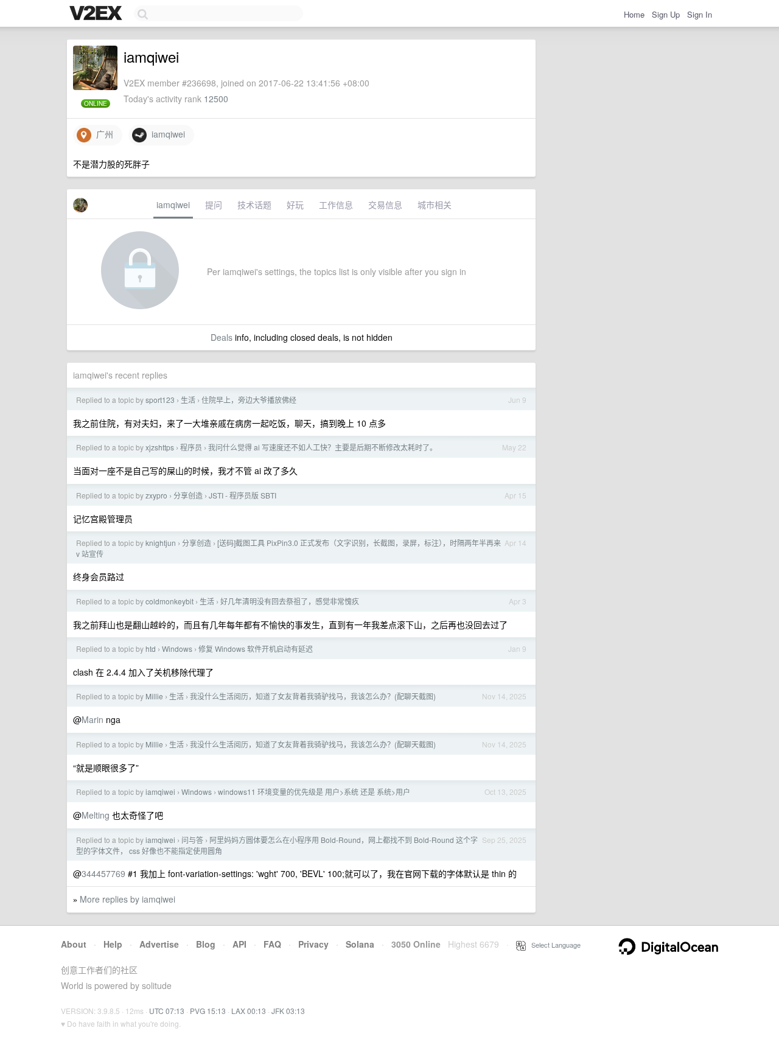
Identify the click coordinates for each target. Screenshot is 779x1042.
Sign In (699, 14)
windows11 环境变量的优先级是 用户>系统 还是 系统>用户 (314, 791)
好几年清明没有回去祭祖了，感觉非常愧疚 (289, 601)
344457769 (103, 873)
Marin (92, 719)
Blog (205, 944)
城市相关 (434, 204)
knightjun (160, 542)
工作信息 (336, 204)
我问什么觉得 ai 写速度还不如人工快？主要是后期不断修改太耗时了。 (322, 447)
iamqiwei (166, 134)
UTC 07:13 (166, 1010)
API (239, 944)
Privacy (313, 944)
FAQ (272, 944)
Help (112, 944)
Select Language (553, 944)
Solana (360, 944)
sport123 (160, 399)
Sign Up (666, 14)
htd (150, 648)
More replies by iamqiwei (127, 899)
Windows (177, 648)
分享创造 (188, 495)
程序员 (191, 447)
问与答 (192, 839)
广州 (102, 134)
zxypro (156, 495)
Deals (221, 337)
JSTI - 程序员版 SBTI (242, 495)
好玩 (295, 204)
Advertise (159, 944)
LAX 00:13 (248, 1010)
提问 (213, 204)
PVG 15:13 (208, 1010)
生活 (188, 399)
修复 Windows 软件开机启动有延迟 (255, 648)
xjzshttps (159, 447)
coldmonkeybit (169, 601)
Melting (96, 815)
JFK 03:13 (288, 1010)
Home (634, 14)
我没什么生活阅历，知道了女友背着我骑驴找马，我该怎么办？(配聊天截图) (313, 696)
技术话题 (254, 204)
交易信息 (385, 204)
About (73, 944)
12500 (216, 99)
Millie (154, 696)
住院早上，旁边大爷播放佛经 (248, 399)
